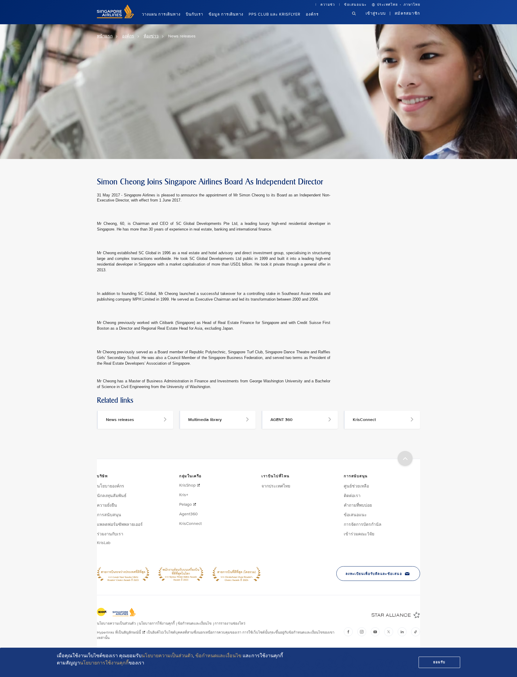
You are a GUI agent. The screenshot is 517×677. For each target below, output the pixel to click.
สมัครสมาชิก (407, 13)
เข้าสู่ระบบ (376, 13)
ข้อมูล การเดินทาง (226, 14)
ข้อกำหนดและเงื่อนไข (218, 656)
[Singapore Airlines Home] (115, 16)
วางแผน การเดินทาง (161, 14)
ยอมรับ (439, 662)
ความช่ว (327, 5)
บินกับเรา (194, 14)
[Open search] (357, 18)
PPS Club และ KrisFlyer (274, 14)
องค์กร (312, 14)
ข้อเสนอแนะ (355, 5)
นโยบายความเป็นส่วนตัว (167, 656)
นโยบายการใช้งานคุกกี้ (104, 663)
